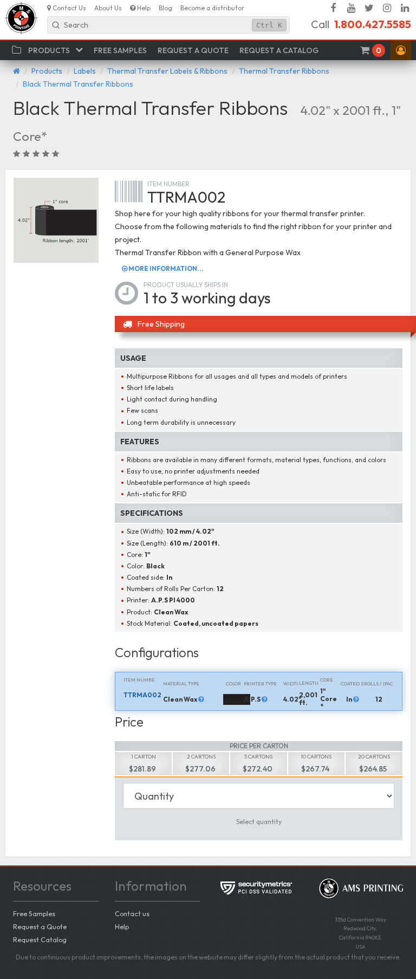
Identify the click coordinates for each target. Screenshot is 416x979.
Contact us (132, 913)
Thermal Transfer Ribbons (284, 71)
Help (122, 926)
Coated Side (352, 683)
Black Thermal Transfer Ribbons (78, 84)
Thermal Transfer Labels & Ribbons (167, 71)
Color (233, 683)
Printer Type (260, 683)
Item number (168, 184)
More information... (165, 268)
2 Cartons (201, 756)
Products (46, 71)
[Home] (16, 71)
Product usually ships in (186, 285)
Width (291, 683)
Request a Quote (40, 926)
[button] (401, 50)
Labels (85, 71)
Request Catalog (40, 939)
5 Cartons (258, 756)
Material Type (181, 683)
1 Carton (143, 756)
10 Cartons (316, 756)
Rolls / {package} (379, 683)
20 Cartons (374, 756)
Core (326, 680)
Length (308, 683)
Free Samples (34, 913)
